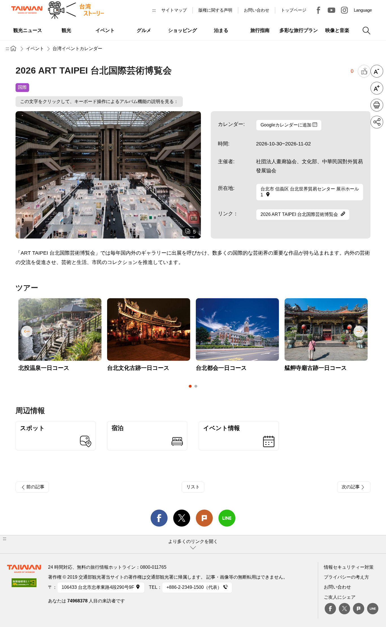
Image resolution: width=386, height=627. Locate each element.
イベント (35, 48)
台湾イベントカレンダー (77, 48)
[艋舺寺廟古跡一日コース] (326, 329)
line (226, 518)
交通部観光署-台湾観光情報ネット (26, 10)
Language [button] (363, 10)
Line (372, 608)
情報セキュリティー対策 (349, 567)
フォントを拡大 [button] (376, 88)
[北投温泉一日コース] (59, 329)
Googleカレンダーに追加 (287, 125)
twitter (181, 518)
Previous (26, 331)
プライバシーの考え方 (346, 577)
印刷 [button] (376, 105)
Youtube (331, 10)
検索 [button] (366, 30)
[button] (193, 544)
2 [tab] (195, 386)
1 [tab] (190, 386)
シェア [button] (376, 122)
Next (359, 331)
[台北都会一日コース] (237, 329)
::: (154, 10)
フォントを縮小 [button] (376, 71)
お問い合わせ (337, 587)
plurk (358, 608)
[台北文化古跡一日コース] (148, 329)
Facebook (330, 608)
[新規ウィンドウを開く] (24, 584)
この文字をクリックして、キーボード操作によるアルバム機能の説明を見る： (99, 101)
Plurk (204, 518)
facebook (159, 518)
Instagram (344, 10)
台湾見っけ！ (318, 10)
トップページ (293, 10)
